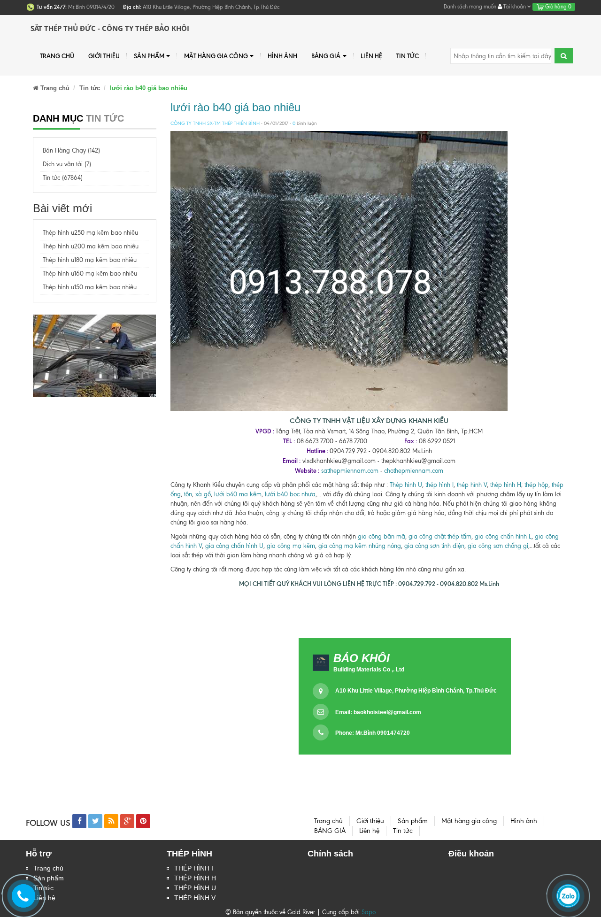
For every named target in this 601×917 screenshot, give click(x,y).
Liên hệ (371, 56)
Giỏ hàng (557, 6)
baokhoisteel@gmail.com (387, 712)
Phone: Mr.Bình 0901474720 (372, 733)
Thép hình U (406, 484)
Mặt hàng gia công (216, 56)
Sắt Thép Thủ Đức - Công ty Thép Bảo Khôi (110, 28)
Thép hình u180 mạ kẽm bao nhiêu (90, 259)
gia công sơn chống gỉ (498, 545)
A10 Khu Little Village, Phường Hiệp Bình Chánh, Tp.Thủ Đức (416, 690)
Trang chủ (48, 868)
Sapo (369, 912)
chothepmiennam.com (413, 470)
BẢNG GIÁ (325, 56)
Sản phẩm (149, 56)
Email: (378, 712)
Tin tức (407, 56)
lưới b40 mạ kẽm (238, 494)
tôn (187, 494)
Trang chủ (57, 56)
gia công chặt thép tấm (439, 536)
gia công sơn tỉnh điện (434, 545)
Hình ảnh (282, 56)
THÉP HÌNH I (193, 868)
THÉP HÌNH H (195, 878)
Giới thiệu (104, 56)
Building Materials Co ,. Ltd (368, 669)
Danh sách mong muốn (470, 6)
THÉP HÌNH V (195, 898)
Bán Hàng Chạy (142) (71, 150)
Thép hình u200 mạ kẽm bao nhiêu (91, 246)
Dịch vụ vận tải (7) (67, 164)
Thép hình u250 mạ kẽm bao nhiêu (90, 232)
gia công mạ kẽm (291, 545)
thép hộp (536, 484)
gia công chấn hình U (234, 545)
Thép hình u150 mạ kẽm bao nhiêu (90, 287)
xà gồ (203, 494)
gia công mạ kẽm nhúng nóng (359, 545)
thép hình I (439, 484)
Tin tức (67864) (63, 177)
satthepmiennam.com (349, 470)
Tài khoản (514, 6)
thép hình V (472, 484)
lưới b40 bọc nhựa (290, 494)
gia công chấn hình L (503, 536)
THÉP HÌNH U (195, 888)
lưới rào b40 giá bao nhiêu (235, 107)
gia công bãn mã (381, 536)
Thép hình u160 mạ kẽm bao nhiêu (90, 273)
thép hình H (505, 484)
